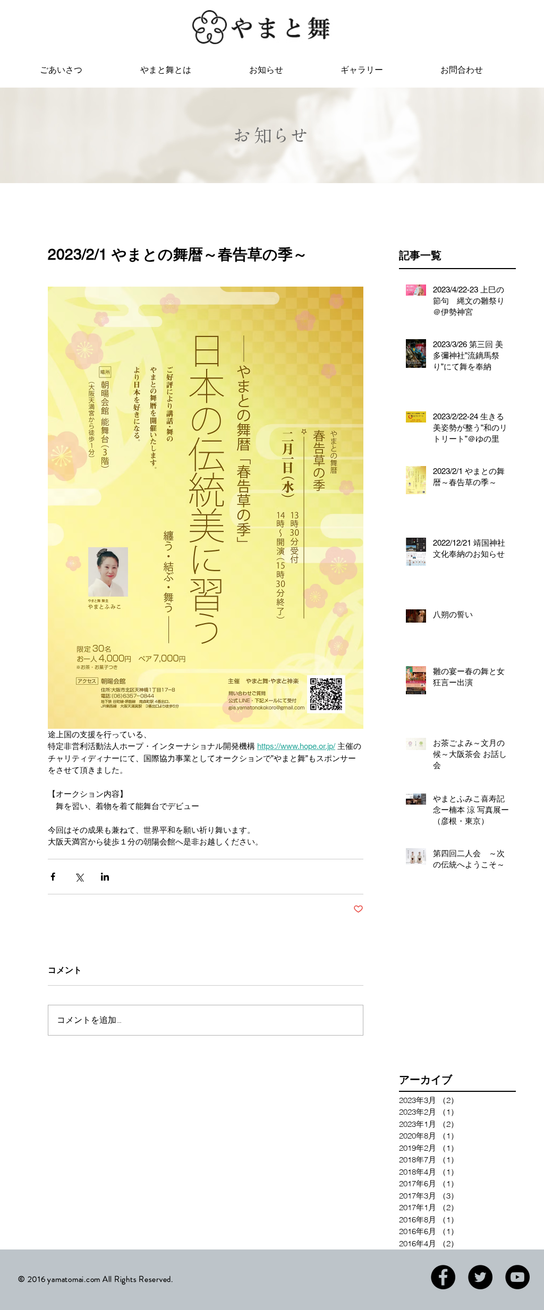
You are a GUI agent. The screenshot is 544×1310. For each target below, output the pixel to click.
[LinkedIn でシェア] (105, 877)
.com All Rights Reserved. (128, 1279)
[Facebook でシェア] (53, 877)
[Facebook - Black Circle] (443, 1277)
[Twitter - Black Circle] (480, 1277)
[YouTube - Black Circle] (517, 1277)
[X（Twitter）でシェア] (79, 877)
